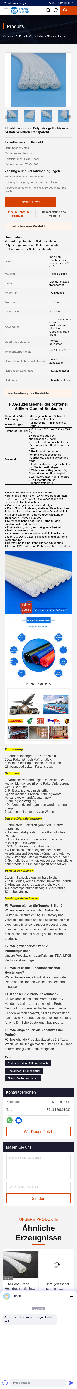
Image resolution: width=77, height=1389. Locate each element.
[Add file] (5, 1382)
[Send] (71, 1382)
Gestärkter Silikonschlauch (24, 1070)
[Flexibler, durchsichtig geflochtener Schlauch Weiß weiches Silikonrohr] (56, 1264)
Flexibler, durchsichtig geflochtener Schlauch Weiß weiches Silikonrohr (56, 1286)
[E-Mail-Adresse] (18, 1120)
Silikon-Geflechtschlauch (23, 1078)
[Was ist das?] (10, 1120)
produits (23, 36)
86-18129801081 (63, 3)
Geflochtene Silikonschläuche (50, 36)
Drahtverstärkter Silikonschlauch (28, 1063)
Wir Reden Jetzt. (38, 1131)
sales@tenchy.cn (17, 3)
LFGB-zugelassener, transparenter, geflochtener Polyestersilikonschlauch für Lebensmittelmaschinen (20, 1286)
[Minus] (71, 1296)
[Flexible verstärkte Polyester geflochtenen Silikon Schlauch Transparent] (38, 79)
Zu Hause (8, 36)
